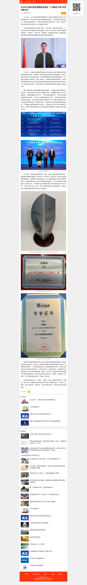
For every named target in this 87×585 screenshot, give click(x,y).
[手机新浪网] (22, 2)
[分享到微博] (29, 392)
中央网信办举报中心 (43, 577)
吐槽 (53, 574)
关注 (64, 13)
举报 (60, 574)
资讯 (33, 1)
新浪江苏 (28, 1)
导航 (45, 574)
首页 (26, 574)
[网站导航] (66, 2)
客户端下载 (36, 574)
